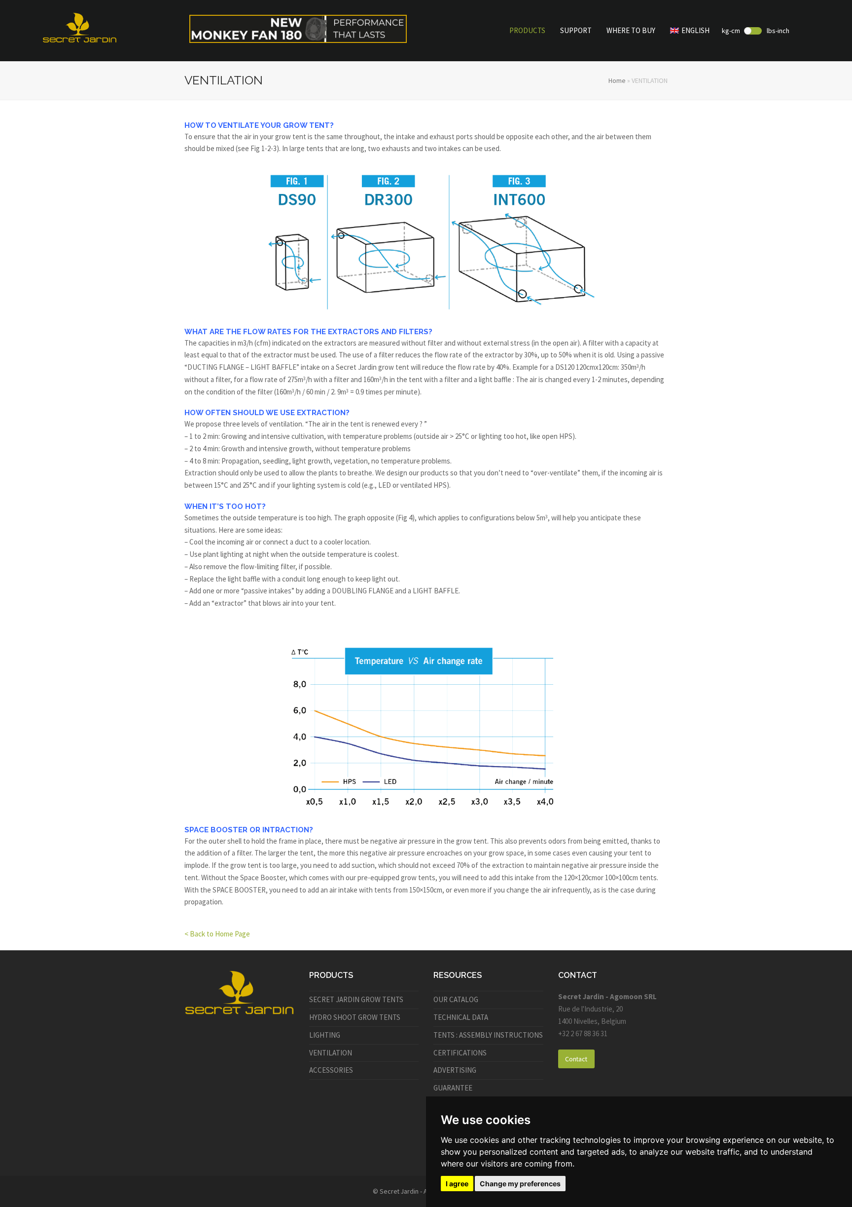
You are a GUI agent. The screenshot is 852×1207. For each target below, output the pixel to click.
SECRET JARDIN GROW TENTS (356, 999)
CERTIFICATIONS (460, 1052)
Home (617, 80)
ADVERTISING (454, 1070)
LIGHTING (324, 1035)
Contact (576, 1058)
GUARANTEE (452, 1087)
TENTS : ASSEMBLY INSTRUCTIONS (488, 1035)
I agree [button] (457, 1183)
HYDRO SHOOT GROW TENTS (354, 1017)
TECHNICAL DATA (460, 1017)
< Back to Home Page (217, 933)
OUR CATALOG (455, 999)
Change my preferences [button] (520, 1183)
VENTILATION (330, 1052)
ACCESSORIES (331, 1070)
